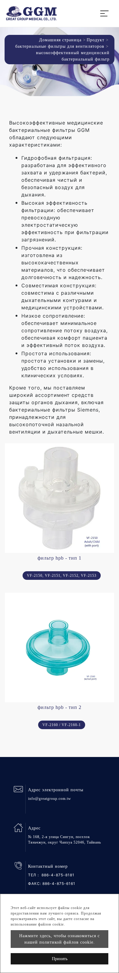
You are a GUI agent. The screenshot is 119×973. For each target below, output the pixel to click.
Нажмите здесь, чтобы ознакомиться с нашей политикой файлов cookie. (59, 939)
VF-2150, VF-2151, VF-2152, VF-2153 (61, 575)
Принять (59, 958)
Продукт (95, 40)
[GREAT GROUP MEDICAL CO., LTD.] (31, 13)
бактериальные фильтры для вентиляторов (59, 46)
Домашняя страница (60, 40)
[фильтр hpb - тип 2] (59, 647)
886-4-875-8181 (57, 875)
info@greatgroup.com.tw (49, 798)
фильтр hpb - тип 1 (59, 558)
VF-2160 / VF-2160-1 (61, 725)
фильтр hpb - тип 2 (59, 707)
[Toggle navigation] (104, 13)
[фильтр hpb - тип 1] (59, 498)
